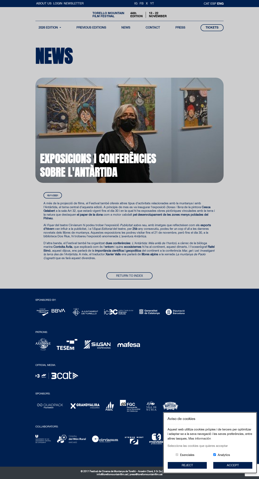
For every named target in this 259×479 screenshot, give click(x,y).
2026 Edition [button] (49, 27)
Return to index (129, 275)
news (125, 27)
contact (153, 27)
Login (57, 3)
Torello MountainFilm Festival (108, 14)
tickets (212, 27)
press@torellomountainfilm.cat (146, 474)
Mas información (199, 438)
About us (44, 3)
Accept (233, 465)
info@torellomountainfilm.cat (112, 474)
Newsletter (74, 3)
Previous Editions (91, 27)
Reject (187, 465)
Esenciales (187, 455)
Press (180, 27)
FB (141, 3)
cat (207, 3)
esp (213, 3)
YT (152, 3)
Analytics (224, 455)
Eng (220, 3)
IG (135, 3)
